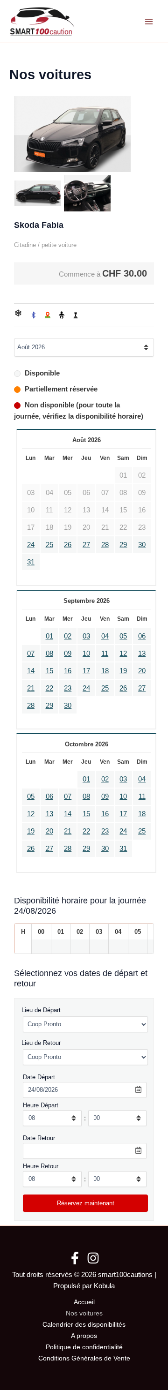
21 (31, 688)
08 (49, 653)
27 (86, 544)
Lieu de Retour (41, 1042)
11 (104, 653)
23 (67, 688)
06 (142, 636)
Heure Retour (40, 1166)
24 (31, 544)
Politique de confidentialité (84, 1347)
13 (142, 653)
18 (105, 671)
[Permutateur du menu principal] (149, 21)
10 (86, 653)
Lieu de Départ (41, 1010)
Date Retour (39, 1138)
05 (123, 636)
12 (123, 653)
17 (86, 671)
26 (67, 544)
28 (105, 544)
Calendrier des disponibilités (84, 1324)
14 (31, 671)
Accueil (84, 1302)
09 (67, 653)
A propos (84, 1335)
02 (67, 636)
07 (31, 653)
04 (105, 636)
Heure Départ (40, 1105)
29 (123, 544)
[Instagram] (93, 1258)
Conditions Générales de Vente (84, 1358)
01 (49, 636)
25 (49, 544)
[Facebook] (75, 1258)
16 (67, 671)
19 (123, 671)
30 (142, 544)
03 (86, 636)
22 (49, 688)
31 (31, 562)
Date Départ (39, 1077)
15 (49, 671)
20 (142, 671)
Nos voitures (84, 1313)
